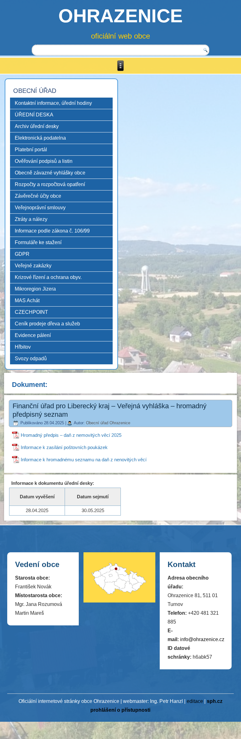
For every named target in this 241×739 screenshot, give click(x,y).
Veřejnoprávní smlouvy (40, 207)
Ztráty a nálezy (31, 219)
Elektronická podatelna (40, 138)
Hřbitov (23, 347)
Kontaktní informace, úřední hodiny (53, 103)
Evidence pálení (33, 335)
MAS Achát (27, 300)
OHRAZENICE (120, 15)
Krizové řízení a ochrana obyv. (48, 277)
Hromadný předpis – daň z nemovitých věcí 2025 (71, 435)
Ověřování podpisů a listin (43, 161)
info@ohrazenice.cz (202, 639)
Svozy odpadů (31, 358)
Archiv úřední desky (37, 126)
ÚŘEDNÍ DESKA (34, 114)
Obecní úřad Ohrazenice (108, 422)
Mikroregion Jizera (35, 289)
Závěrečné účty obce (38, 196)
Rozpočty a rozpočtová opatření (50, 184)
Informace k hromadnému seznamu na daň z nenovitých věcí (84, 459)
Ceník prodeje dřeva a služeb (47, 323)
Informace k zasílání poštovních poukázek (64, 447)
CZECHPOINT (31, 312)
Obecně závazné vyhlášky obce (50, 172)
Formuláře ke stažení (38, 242)
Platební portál (31, 149)
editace (195, 701)
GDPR (22, 254)
